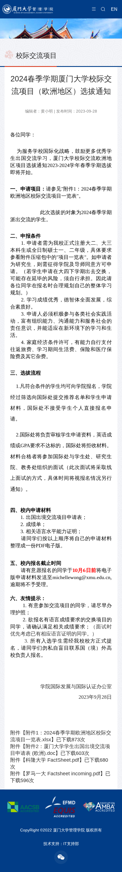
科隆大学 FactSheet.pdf (52, 760)
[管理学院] (44, 9)
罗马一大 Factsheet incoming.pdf (63, 773)
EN (114, 9)
